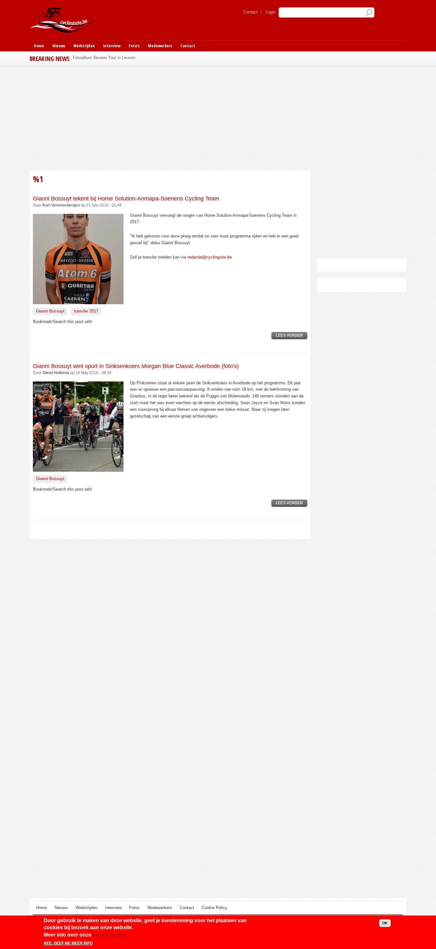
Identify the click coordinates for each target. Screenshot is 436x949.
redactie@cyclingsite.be (209, 257)
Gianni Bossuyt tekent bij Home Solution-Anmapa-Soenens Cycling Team (126, 198)
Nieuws (58, 46)
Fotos (134, 907)
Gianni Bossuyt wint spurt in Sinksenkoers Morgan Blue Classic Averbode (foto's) (136, 366)
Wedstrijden (84, 46)
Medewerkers (160, 46)
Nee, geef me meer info (68, 943)
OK (385, 923)
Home (39, 46)
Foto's (134, 46)
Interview (111, 46)
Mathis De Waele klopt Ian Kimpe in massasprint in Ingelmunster (133, 57)
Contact (250, 12)
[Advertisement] (170, 117)
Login (270, 12)
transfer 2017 (86, 311)
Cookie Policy (214, 907)
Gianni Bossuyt (50, 311)
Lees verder (291, 336)
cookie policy (109, 935)
